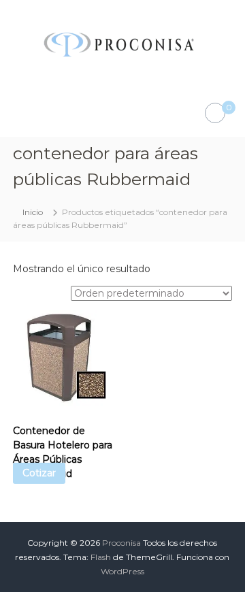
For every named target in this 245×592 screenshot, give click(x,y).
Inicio (32, 212)
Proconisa (121, 543)
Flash (101, 557)
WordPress (122, 571)
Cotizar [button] (39, 473)
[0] (215, 114)
